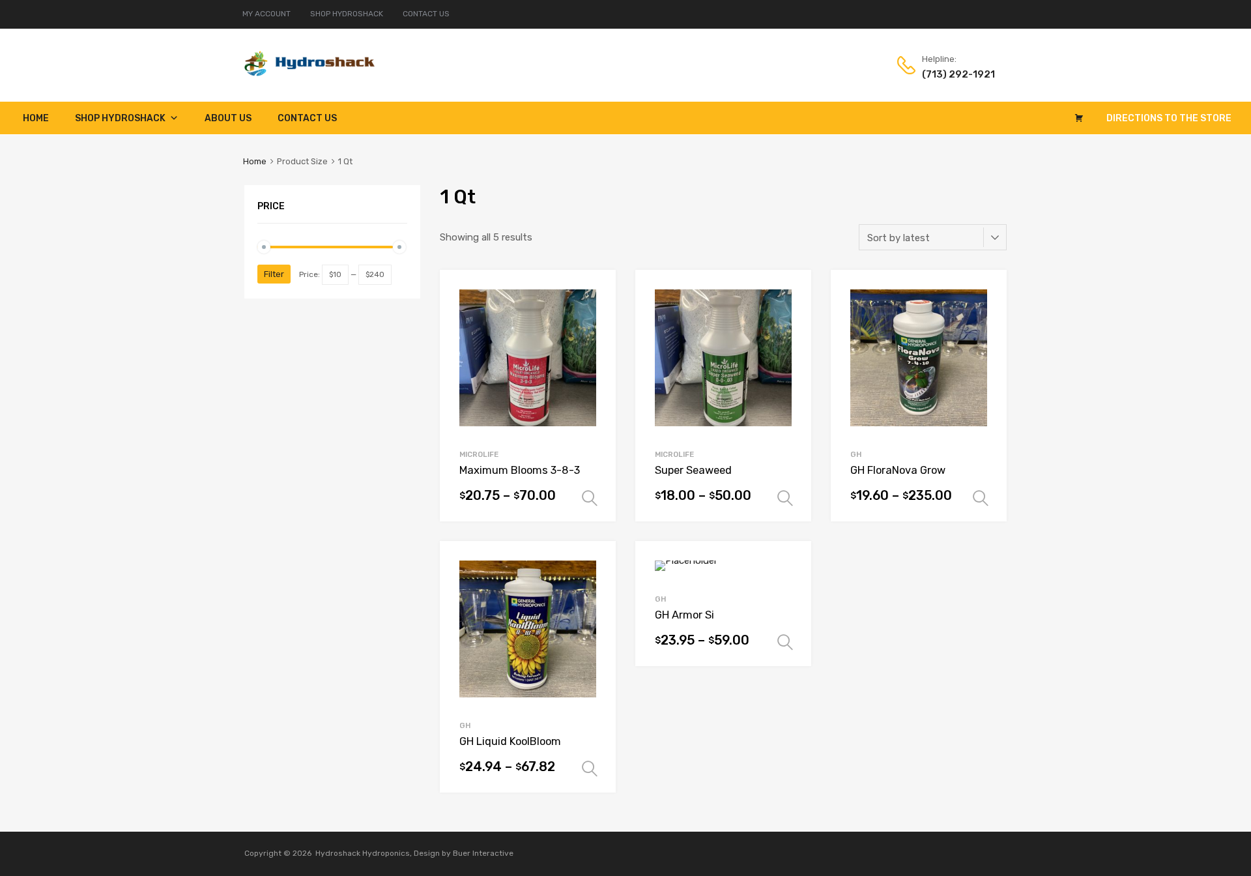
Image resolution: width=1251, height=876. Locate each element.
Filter (274, 274)
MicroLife (478, 454)
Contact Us (307, 118)
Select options (589, 498)
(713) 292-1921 (954, 74)
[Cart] (1079, 118)
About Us (228, 118)
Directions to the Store (1168, 118)
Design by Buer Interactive (463, 853)
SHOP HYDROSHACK (346, 13)
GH (855, 454)
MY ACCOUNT (266, 13)
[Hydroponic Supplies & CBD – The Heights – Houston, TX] (309, 73)
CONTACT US (426, 13)
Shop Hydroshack (120, 118)
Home (36, 118)
